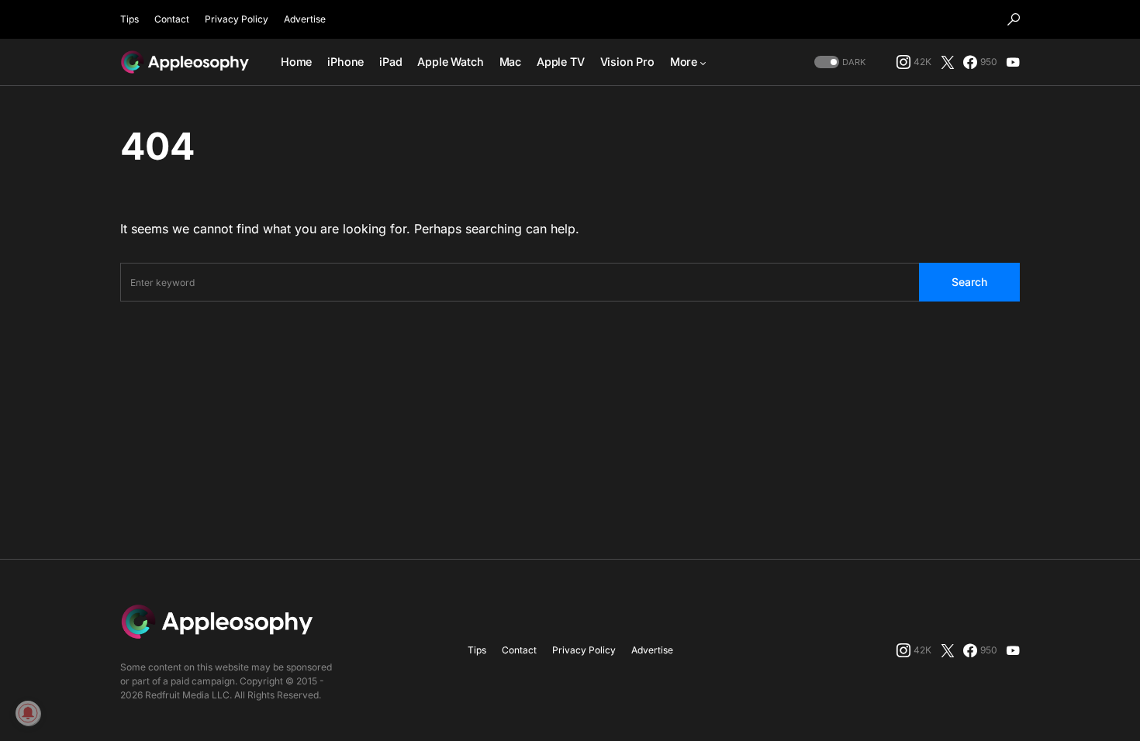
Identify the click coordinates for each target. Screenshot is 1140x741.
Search (969, 281)
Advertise (305, 19)
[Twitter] (948, 62)
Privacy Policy (236, 19)
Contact (171, 19)
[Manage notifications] (28, 713)
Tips (129, 19)
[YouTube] (1013, 62)
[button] (1013, 19)
